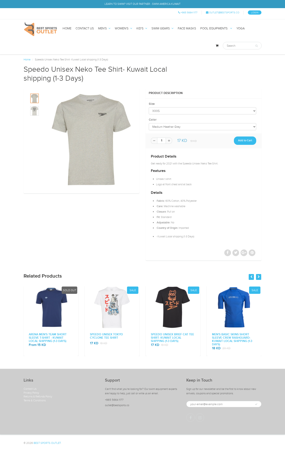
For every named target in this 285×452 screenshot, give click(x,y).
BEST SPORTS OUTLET (47, 443)
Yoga (240, 28)
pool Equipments (214, 28)
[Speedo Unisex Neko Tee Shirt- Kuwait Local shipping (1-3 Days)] (91, 139)
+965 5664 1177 (188, 12)
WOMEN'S (122, 28)
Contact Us (30, 389)
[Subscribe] (256, 404)
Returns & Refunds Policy (38, 396)
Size (152, 103)
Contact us (85, 28)
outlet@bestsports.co (223, 12)
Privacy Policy (31, 392)
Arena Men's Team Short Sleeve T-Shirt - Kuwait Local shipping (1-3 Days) (48, 338)
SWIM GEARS (160, 28)
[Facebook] (190, 417)
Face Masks (187, 28)
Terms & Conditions (35, 400)
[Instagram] (200, 417)
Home (67, 28)
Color (152, 119)
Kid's (140, 28)
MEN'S (102, 28)
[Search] (256, 46)
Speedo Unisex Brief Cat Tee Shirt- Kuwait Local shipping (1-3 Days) (172, 338)
